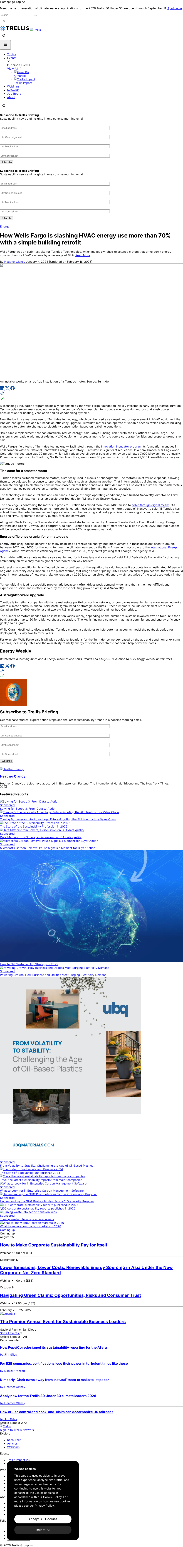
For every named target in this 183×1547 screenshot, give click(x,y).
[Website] (91, 396)
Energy (4, 226)
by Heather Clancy (12, 1387)
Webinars (13, 86)
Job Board (14, 93)
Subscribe (6, 162)
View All (13, 68)
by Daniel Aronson (12, 1371)
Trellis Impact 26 (18, 1460)
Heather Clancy (14, 261)
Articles (12, 1443)
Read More (82, 255)
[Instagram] (6, 1525)
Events (11, 58)
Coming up (7, 1230)
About (11, 97)
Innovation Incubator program (121, 446)
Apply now (174, 8)
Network (13, 90)
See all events (10, 1333)
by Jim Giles (8, 1354)
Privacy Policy (44, 1505)
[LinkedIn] (2, 389)
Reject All (43, 1530)
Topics (11, 54)
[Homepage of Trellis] (5, 1426)
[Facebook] (12, 389)
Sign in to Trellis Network (17, 1430)
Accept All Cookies (43, 1519)
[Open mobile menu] (5, 45)
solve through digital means (150, 505)
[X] (7, 389)
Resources (14, 1440)
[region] (43, 1500)
